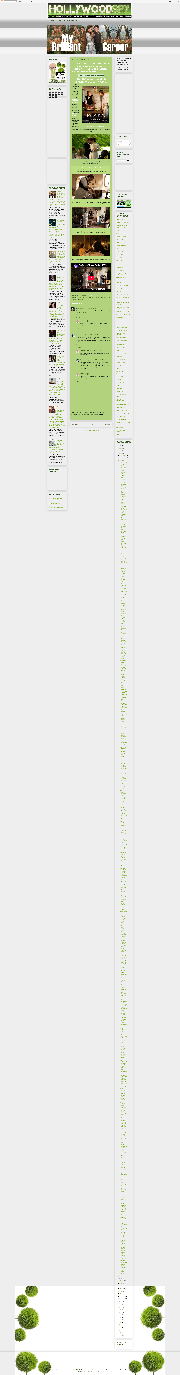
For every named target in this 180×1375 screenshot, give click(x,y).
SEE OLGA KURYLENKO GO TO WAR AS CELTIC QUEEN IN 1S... (123, 769)
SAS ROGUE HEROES (122, 222)
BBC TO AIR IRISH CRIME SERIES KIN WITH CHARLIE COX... (123, 558)
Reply (77, 314)
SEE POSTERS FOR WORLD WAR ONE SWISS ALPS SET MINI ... (123, 902)
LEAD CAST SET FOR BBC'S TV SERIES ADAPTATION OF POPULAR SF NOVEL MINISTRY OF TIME (57, 361)
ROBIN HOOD (120, 255)
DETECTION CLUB (122, 295)
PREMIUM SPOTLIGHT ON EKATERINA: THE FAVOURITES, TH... (123, 695)
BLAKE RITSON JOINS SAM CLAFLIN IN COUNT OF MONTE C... (123, 975)
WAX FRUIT (119, 288)
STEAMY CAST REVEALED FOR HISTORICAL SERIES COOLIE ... (123, 724)
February (122, 1296)
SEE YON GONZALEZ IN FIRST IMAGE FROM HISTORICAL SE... (123, 1252)
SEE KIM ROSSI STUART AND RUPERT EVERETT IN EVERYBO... (123, 1238)
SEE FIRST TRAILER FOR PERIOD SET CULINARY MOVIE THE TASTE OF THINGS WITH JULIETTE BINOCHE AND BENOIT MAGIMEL (90, 67)
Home (91, 424)
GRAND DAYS (120, 321)
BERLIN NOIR (120, 292)
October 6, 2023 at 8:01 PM (90, 308)
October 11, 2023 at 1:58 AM (96, 360)
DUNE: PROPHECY (122, 245)
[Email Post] (91, 295)
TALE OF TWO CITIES (123, 315)
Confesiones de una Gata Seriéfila (56, 499)
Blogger (100, 1371)
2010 (120, 1332)
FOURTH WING (121, 419)
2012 (120, 1327)
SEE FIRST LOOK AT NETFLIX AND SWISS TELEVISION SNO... (123, 813)
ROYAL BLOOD (121, 261)
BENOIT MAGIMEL (80, 297)
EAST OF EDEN (121, 252)
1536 (117, 368)
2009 (120, 1335)
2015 (120, 1320)
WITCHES (119, 379)
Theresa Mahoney (80, 335)
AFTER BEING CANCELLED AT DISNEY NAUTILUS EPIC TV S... (123, 483)
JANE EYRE (119, 365)
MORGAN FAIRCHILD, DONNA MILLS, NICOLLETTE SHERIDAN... (123, 1223)
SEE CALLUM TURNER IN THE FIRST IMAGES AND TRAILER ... (123, 1066)
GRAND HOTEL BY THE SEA (123, 372)
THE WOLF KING (121, 410)
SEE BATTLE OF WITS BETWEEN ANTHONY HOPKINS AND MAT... (123, 591)
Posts (120, 141)
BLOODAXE (120, 264)
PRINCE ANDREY (121, 338)
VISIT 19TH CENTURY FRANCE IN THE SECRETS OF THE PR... (123, 917)
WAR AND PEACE (121, 353)
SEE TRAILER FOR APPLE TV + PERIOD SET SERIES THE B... (123, 1179)
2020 (120, 1307)
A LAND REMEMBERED (123, 413)
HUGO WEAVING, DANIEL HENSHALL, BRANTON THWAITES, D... (123, 574)
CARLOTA (119, 267)
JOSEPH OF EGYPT (122, 285)
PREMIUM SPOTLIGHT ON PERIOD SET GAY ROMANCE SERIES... (123, 1080)
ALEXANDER (120, 356)
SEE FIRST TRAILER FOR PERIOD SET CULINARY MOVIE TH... (123, 1151)
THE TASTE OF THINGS (77, 299)
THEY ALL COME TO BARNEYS (122, 303)
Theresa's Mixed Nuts (57, 507)
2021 (120, 1304)
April (121, 1291)
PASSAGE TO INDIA (122, 270)
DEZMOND (83, 321)
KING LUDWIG (120, 362)
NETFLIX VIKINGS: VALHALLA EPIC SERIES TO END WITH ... (123, 1094)
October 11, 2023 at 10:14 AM (96, 374)
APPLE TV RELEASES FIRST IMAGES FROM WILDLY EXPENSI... (123, 1165)
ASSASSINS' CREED (122, 341)
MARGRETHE (120, 382)
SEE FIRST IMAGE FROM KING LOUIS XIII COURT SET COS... (123, 681)
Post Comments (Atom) (94, 430)
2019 (120, 1309)
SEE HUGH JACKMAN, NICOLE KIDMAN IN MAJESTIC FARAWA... (123, 754)
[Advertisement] (56, 127)
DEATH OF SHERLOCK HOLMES (123, 423)
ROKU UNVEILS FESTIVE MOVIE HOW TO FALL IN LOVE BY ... (123, 959)
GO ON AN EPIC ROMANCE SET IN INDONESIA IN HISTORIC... (123, 887)
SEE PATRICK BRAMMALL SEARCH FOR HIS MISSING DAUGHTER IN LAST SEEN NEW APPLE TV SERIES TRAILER (57, 257)
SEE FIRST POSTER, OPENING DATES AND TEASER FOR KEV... (123, 1136)
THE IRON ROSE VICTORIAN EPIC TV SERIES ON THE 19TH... (123, 527)
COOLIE (118, 233)
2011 (120, 1330)
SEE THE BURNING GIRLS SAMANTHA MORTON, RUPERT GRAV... (123, 873)
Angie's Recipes (79, 308)
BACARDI (119, 258)
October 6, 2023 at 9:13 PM (95, 321)
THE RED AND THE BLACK (122, 334)
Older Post (107, 424)
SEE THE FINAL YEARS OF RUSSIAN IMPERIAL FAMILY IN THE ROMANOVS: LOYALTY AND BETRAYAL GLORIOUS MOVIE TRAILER (57, 446)
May (121, 1288)
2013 (120, 1325)
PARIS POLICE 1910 (122, 330)
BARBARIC (119, 249)
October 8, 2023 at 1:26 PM (95, 350)
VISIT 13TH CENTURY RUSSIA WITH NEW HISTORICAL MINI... (123, 469)
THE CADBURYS (121, 407)
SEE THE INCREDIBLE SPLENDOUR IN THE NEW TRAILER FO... (123, 1019)
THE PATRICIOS (121, 278)
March (122, 1293)
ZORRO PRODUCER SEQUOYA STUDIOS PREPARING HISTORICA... (123, 1035)
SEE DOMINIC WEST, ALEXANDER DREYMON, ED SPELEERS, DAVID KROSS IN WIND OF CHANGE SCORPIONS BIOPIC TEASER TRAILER (57, 337)
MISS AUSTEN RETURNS (120, 281)
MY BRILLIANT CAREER (121, 274)
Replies (79, 318)
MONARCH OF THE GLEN (122, 431)
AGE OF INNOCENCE (122, 312)
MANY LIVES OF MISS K (123, 298)
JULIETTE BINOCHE (95, 297)
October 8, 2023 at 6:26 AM (91, 334)
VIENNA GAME (121, 236)
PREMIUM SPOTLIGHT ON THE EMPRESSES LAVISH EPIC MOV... (123, 1267)
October (122, 460)
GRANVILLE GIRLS (122, 327)
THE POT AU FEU (105, 297)
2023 (120, 453)
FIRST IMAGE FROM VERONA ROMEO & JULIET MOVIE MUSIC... (123, 606)
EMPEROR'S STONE (122, 416)
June (121, 1286)
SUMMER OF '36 (121, 344)
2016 (120, 1317)
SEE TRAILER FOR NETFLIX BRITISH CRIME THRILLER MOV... (123, 1005)
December (123, 455)
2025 (120, 448)
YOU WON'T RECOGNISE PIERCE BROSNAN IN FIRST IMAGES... (123, 542)
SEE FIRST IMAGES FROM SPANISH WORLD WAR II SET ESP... (123, 1209)
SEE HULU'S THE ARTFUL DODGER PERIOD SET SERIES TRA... (123, 1194)
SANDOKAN (120, 239)
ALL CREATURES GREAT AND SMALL (122, 226)
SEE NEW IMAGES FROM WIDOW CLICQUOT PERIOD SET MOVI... (123, 497)
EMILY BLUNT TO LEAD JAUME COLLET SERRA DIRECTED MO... (123, 739)
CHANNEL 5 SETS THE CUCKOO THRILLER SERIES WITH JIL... (123, 666)
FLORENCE (119, 318)
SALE (118, 324)
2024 (120, 450)
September (123, 1277)
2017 (120, 1315)
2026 (120, 445)
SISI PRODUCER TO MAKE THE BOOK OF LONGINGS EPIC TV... (123, 932)
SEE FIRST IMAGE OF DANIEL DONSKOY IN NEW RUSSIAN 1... (123, 859)
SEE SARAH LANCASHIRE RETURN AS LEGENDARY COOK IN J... (123, 623)
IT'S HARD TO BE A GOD (122, 395)
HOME (52, 20)
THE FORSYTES (121, 242)
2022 (120, 1302)
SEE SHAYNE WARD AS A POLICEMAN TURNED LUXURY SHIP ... (123, 1051)
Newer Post (74, 424)
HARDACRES (120, 230)
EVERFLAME (120, 435)
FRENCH (87, 297)
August (122, 1281)
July (121, 1283)
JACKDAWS (119, 427)
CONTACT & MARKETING (68, 20)
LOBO (118, 385)
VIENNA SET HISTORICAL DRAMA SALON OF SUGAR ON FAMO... (123, 798)
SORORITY (119, 376)
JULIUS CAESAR (121, 359)
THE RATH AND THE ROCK (122, 308)
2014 (120, 1322)
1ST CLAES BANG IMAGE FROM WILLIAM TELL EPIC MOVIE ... (123, 652)
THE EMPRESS (120, 219)
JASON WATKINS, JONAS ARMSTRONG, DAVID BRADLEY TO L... (123, 782)
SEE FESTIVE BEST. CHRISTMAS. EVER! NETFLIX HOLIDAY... (123, 638)
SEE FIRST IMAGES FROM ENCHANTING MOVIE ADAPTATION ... (123, 946)
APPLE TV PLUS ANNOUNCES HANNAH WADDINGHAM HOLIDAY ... (123, 844)
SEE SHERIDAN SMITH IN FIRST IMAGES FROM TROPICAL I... (123, 1122)
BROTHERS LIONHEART (120, 400)
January (122, 1299)
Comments (122, 145)
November (123, 458)
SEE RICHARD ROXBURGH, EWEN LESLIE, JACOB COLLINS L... (123, 828)
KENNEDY (119, 392)
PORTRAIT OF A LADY (123, 404)
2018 (120, 1312)
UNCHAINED (120, 347)
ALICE (118, 350)
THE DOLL (119, 388)
